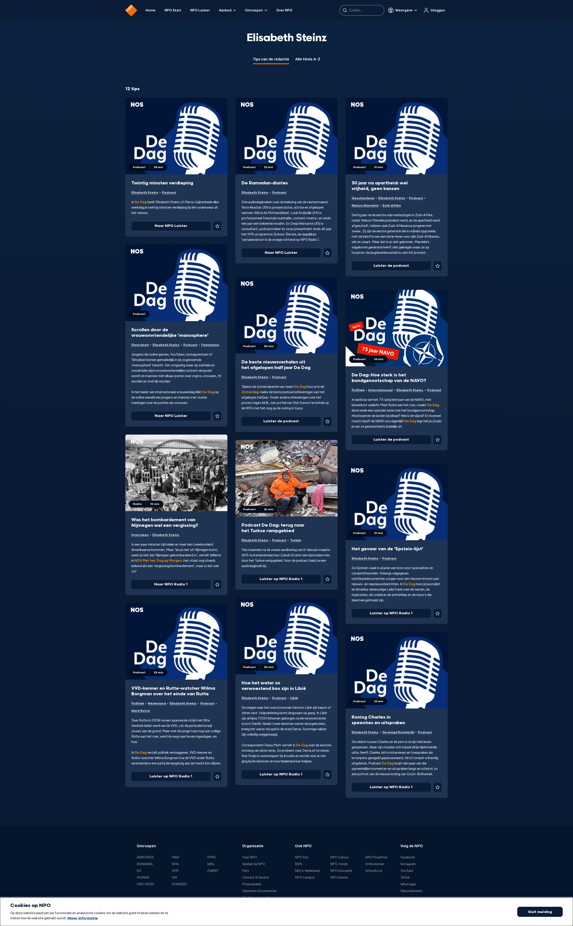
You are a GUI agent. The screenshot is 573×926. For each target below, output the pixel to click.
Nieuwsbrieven (411, 891)
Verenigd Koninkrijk (398, 732)
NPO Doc (302, 857)
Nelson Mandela (365, 205)
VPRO (211, 857)
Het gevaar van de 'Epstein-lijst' (387, 549)
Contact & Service (255, 877)
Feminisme (210, 345)
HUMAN (143, 877)
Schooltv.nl (373, 871)
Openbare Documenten (259, 891)
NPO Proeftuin (376, 857)
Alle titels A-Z (307, 59)
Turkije (295, 540)
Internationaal (380, 390)
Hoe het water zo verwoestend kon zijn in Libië (274, 685)
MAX (175, 857)
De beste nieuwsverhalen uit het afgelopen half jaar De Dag (276, 364)
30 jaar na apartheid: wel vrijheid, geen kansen (380, 185)
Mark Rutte (140, 711)
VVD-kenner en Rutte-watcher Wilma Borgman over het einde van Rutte (173, 691)
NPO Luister (200, 10)
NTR (175, 871)
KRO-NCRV (145, 884)
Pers (245, 871)
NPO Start (173, 10)
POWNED (179, 884)
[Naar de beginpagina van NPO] (131, 10)
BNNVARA (145, 864)
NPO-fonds (339, 864)
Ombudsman (374, 864)
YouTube (406, 871)
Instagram (408, 864)
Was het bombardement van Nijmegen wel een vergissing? (164, 522)
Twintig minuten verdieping (162, 183)
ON (174, 877)
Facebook (407, 857)
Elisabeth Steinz (144, 192)
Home (150, 10)
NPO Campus (305, 877)
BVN (298, 864)
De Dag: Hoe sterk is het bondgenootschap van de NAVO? (389, 377)
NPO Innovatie (341, 871)
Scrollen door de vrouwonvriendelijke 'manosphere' (170, 332)
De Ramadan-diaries (265, 183)
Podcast (169, 192)
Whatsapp (408, 884)
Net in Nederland (307, 871)
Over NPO (284, 10)
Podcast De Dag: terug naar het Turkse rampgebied (273, 528)
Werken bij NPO (253, 864)
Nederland (157, 703)
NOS (175, 864)
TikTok (405, 877)
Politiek (358, 390)
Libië (294, 698)
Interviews (140, 535)
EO (139, 871)
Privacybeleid (251, 884)
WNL (211, 864)
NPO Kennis (339, 877)
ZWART (212, 871)
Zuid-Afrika (391, 205)
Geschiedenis (363, 198)
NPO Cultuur (339, 857)
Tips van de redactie (271, 59)
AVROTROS (145, 857)
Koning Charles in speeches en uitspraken (378, 720)
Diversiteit (140, 345)
